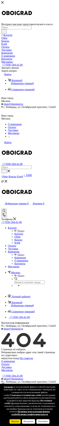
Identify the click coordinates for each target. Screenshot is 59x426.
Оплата (5, 364)
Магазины (7, 370)
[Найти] (4, 31)
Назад (21, 230)
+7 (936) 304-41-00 (12, 64)
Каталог (18, 233)
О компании (8, 361)
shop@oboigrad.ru (13, 104)
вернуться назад (10, 358)
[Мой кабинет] (2, 207)
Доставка (6, 367)
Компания (20, 257)
